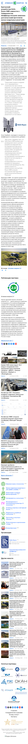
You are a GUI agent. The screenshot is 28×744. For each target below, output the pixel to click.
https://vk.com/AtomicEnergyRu (13, 344)
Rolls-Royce (13, 540)
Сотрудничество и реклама (14, 712)
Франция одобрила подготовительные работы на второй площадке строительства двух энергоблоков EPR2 (12, 467)
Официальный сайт (6, 340)
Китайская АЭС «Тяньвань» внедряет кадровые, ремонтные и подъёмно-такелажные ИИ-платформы (12, 395)
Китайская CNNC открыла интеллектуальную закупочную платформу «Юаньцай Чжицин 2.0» (11, 419)
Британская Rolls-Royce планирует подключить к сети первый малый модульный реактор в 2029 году (17, 614)
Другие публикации (6, 475)
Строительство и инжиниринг (18, 542)
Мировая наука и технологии (15, 484)
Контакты (14, 716)
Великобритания (11, 528)
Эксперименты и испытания (15, 498)
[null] (21, 46)
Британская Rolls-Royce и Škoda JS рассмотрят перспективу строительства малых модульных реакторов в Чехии (18, 623)
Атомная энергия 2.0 (14, 268)
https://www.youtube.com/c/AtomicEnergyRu (16, 344)
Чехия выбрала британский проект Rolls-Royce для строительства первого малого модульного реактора (18, 594)
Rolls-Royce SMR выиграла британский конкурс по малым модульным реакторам (17, 564)
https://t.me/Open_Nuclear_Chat (11, 344)
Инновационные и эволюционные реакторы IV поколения (15, 503)
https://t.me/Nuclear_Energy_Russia (9, 344)
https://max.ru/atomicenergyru (2, 344)
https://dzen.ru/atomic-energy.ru (7, 344)
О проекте (14, 710)
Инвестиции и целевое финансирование (13, 493)
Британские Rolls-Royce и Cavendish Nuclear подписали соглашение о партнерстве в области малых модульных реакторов (17, 633)
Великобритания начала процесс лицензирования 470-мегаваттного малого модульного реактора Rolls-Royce (17, 653)
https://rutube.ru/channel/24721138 (4, 344)
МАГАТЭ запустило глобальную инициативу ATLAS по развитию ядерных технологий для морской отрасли (12, 443)
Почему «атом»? (14, 714)
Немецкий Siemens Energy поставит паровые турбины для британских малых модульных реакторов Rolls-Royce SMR (17, 573)
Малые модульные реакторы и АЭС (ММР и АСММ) (15, 488)
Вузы (12, 553)
